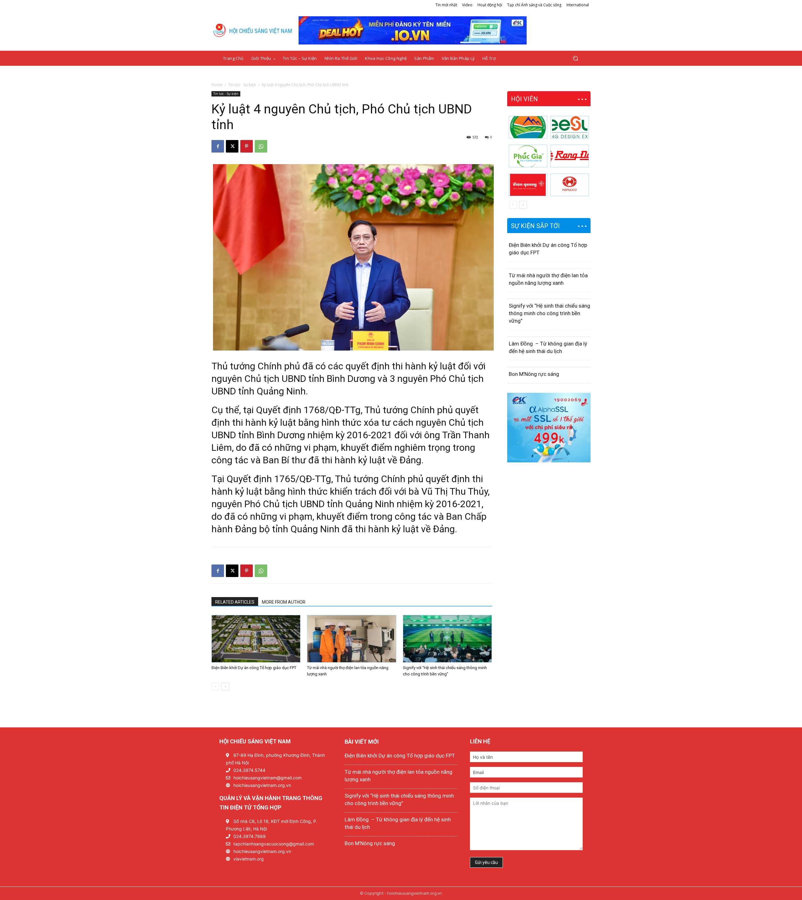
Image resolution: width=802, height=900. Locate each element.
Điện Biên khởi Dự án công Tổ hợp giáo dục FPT (253, 667)
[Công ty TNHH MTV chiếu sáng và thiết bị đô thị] (570, 185)
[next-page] (225, 686)
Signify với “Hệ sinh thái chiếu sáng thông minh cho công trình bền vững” (549, 313)
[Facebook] (217, 146)
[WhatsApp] (261, 146)
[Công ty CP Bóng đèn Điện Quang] (528, 185)
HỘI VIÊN (524, 99)
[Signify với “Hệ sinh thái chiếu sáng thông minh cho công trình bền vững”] (447, 638)
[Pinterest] (246, 146)
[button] (575, 58)
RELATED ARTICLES (234, 602)
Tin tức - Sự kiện (242, 84)
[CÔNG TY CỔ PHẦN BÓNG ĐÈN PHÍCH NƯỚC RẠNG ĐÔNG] (570, 156)
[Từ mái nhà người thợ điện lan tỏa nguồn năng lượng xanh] (351, 638)
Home (216, 84)
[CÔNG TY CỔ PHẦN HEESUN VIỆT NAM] (570, 127)
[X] (232, 146)
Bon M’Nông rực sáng (534, 374)
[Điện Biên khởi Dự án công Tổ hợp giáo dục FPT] (256, 638)
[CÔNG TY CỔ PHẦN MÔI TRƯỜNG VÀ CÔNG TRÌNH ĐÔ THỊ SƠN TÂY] (528, 127)
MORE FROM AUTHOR (283, 602)
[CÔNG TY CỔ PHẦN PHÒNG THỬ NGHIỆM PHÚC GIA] (528, 156)
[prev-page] (215, 686)
